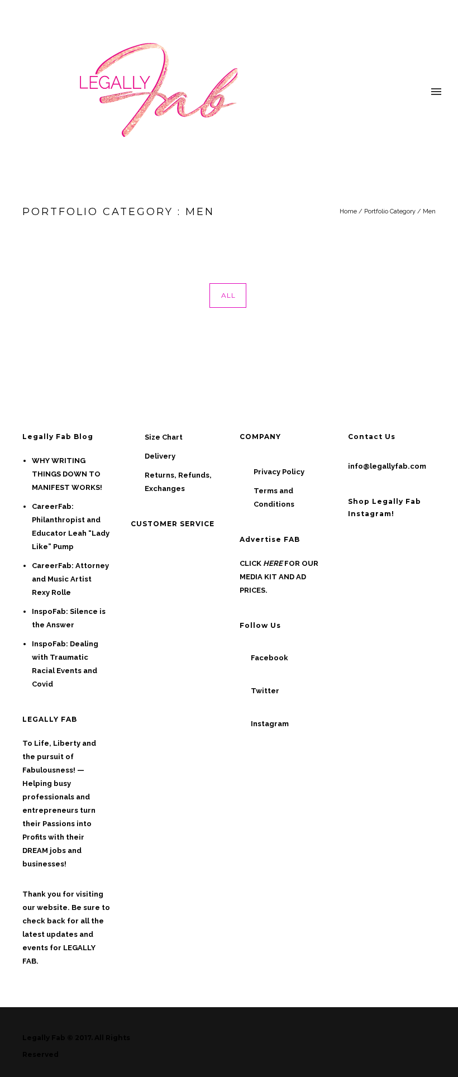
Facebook (269, 658)
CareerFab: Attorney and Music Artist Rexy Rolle (70, 579)
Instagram (270, 723)
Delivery (160, 456)
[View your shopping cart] (416, 92)
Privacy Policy (279, 472)
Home (348, 211)
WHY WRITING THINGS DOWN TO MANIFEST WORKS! (67, 474)
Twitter (265, 691)
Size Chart (164, 437)
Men (429, 211)
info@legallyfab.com (387, 466)
